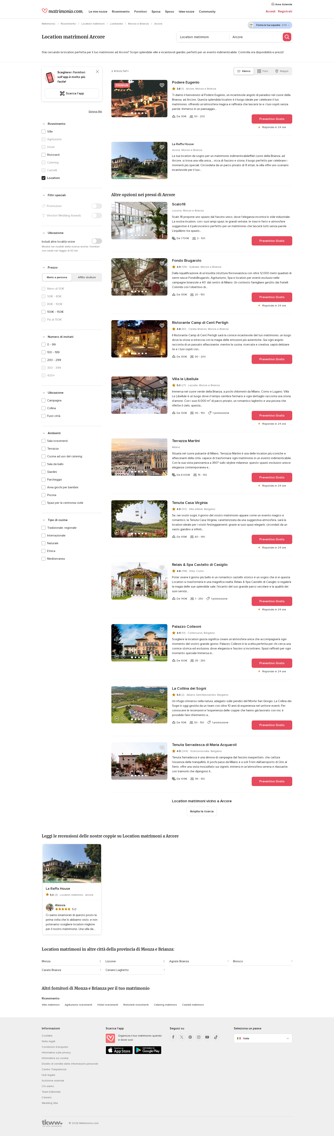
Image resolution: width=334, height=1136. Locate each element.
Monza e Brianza (139, 23)
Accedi (270, 11)
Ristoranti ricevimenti (136, 1004)
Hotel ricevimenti (107, 1004)
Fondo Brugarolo (186, 260)
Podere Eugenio (185, 82)
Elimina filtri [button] (95, 111)
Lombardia (117, 23)
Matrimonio (49, 23)
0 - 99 (51, 344)
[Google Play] (147, 1053)
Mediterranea (56, 559)
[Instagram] (198, 1037)
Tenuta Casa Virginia (190, 502)
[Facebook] (173, 1037)
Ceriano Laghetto (117, 970)
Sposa (156, 12)
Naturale (52, 543)
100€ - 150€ (55, 312)
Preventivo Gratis (272, 119)
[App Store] (119, 1053)
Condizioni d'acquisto (55, 1047)
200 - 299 (54, 360)
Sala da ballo (55, 464)
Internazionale (56, 535)
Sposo (169, 12)
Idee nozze (186, 12)
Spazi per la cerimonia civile (65, 503)
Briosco (238, 961)
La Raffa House (183, 144)
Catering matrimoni (165, 1004)
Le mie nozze (98, 12)
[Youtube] (207, 1037)
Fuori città (53, 416)
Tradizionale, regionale (62, 528)
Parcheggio (54, 480)
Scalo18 (179, 204)
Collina (51, 408)
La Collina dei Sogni (189, 688)
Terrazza (53, 449)
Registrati (285, 11)
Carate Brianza (51, 970)
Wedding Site (50, 1103)
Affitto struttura (87, 277)
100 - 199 (53, 352)
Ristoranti (53, 155)
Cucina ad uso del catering (64, 456)
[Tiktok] (215, 1037)
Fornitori (140, 12)
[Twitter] (181, 1037)
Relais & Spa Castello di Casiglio (200, 564)
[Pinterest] (190, 1037)
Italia (246, 1038)
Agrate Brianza (179, 961)
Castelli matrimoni (193, 1004)
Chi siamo (48, 1086)
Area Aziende (283, 4)
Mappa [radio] (284, 71)
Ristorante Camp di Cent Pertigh (200, 322)
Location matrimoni (93, 23)
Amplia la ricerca (202, 811)
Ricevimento (121, 12)
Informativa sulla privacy (56, 1052)
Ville (50, 131)
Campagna (54, 400)
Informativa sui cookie (55, 1058)
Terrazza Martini (186, 441)
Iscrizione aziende (53, 1080)
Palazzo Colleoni (186, 626)
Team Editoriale (51, 1091)
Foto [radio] (265, 71)
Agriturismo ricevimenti (78, 1004)
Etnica (51, 551)
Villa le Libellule (185, 379)
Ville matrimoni (51, 1004)
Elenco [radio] (246, 71)
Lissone (111, 961)
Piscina (51, 495)
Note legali (48, 1041)
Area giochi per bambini (62, 487)
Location (53, 178)
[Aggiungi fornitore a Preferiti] (162, 85)
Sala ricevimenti (57, 441)
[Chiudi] (97, 71)
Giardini (52, 472)
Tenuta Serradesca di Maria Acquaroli (204, 745)
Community (207, 12)
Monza (46, 961)
